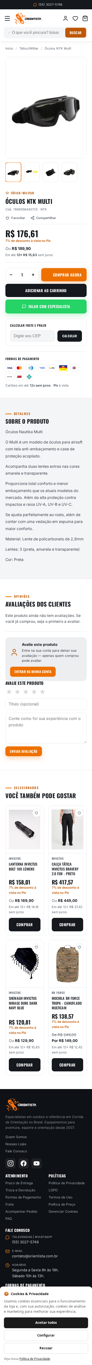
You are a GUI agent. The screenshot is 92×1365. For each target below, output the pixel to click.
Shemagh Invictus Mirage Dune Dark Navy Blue (23, 1003)
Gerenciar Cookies (63, 1211)
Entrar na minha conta (32, 671)
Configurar (46, 1335)
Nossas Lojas (15, 1144)
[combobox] (37, 32)
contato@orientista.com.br (35, 1256)
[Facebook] (23, 1163)
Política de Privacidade (67, 1183)
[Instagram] (10, 1163)
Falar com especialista (49, 306)
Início (9, 48)
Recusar (46, 1348)
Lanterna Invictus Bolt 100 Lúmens (23, 866)
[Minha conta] (65, 18)
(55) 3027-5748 (50, 4)
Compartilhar (46, 218)
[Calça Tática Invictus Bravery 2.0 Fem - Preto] (68, 829)
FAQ (8, 1219)
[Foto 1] (13, 172)
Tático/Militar (29, 48)
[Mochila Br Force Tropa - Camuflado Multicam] (68, 963)
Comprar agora (67, 274)
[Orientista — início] (27, 18)
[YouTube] (36, 1163)
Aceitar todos (46, 1322)
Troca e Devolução (20, 1190)
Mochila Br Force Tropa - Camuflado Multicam (67, 1003)
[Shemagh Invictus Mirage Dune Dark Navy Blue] (25, 963)
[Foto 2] (32, 172)
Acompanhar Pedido (21, 1211)
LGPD (53, 1190)
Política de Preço (62, 1204)
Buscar (76, 32)
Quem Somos (16, 1137)
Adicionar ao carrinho (46, 290)
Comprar (24, 924)
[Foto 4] (69, 172)
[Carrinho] (85, 18)
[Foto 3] (50, 172)
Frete (9, 1204)
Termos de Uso (60, 1197)
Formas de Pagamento (23, 1197)
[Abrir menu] (7, 18)
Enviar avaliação (24, 751)
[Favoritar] (36, 813)
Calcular (69, 336)
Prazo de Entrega (19, 1183)
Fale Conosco (16, 1151)
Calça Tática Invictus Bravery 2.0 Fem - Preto (65, 868)
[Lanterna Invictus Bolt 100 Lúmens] (25, 829)
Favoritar (18, 218)
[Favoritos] (75, 18)
